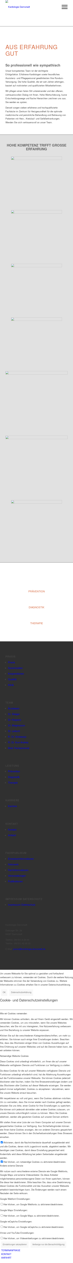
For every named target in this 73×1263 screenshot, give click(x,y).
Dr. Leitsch (14, 731)
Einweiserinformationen (21, 858)
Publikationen (15, 881)
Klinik (11, 685)
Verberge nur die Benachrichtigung (48, 1244)
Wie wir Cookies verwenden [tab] (13, 1013)
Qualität (12, 679)
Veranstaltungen (17, 875)
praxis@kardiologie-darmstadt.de (29, 949)
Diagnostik (14, 777)
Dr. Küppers (14, 719)
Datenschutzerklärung (21, 992)
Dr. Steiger (14, 714)
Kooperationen (16, 673)
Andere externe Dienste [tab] (11, 1165)
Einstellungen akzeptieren (15, 1244)
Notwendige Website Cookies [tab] (14, 1055)
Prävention (14, 771)
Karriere (12, 806)
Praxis (11, 662)
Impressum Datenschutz (21, 904)
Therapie (13, 782)
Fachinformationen (18, 870)
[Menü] (63, 7)
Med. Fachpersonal (18, 748)
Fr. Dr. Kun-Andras (18, 742)
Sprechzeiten (15, 668)
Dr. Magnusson (16, 725)
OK (4, 992)
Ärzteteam (14, 708)
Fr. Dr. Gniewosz (17, 736)
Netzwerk (13, 864)
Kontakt (12, 829)
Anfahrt (12, 835)
